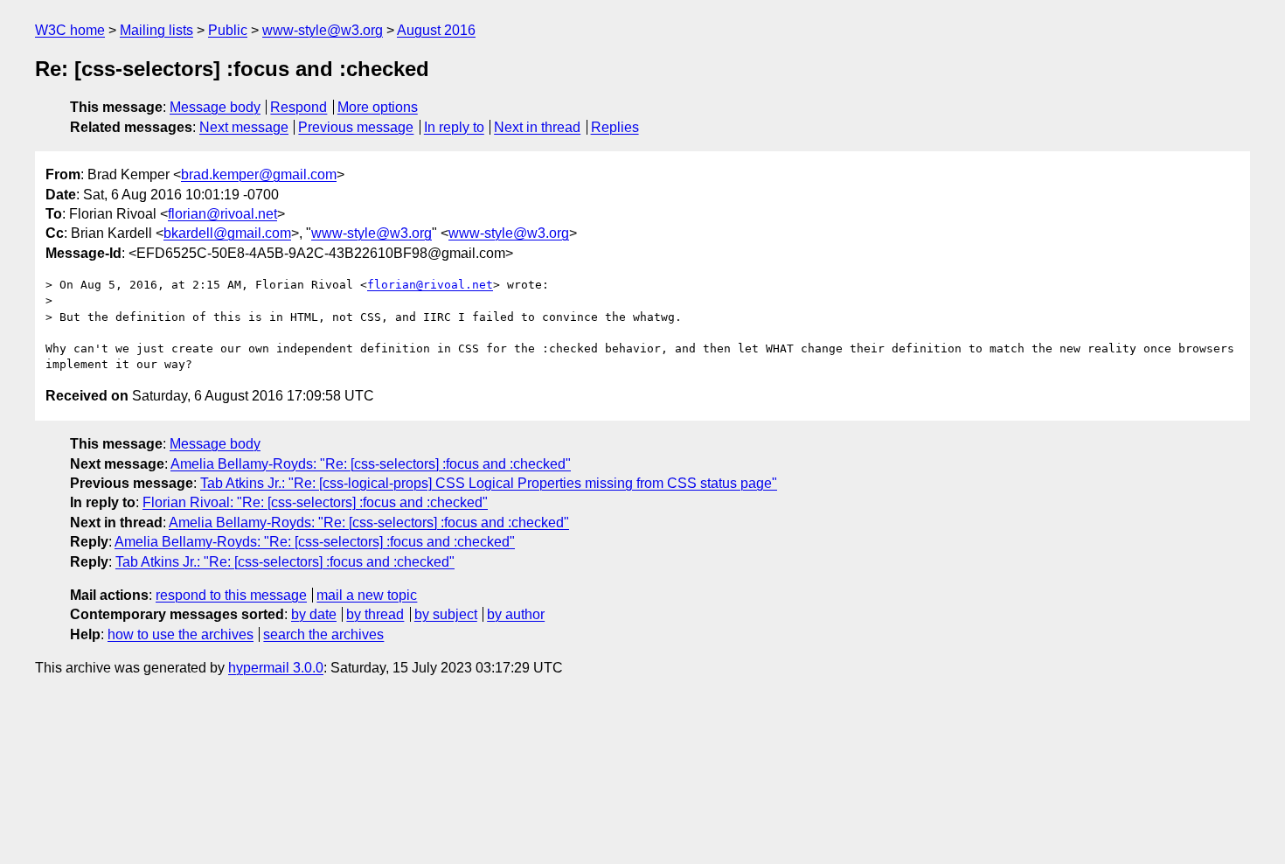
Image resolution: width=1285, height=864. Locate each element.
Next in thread (537, 127)
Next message (243, 127)
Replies (615, 127)
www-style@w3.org (322, 30)
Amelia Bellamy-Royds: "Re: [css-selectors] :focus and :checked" (370, 463)
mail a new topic (366, 595)
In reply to (454, 127)
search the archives (323, 634)
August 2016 (436, 30)
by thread (375, 614)
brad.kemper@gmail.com (259, 174)
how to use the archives (181, 634)
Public (227, 30)
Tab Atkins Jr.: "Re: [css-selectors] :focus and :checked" (285, 561)
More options (377, 107)
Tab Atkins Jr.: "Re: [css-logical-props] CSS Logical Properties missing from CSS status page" (488, 483)
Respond (298, 107)
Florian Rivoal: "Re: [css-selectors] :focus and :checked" (315, 502)
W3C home (70, 30)
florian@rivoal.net (222, 213)
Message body (215, 107)
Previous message (355, 127)
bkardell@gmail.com (227, 233)
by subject (445, 614)
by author (516, 614)
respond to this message (231, 595)
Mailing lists (156, 30)
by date (314, 614)
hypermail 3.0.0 (275, 667)
